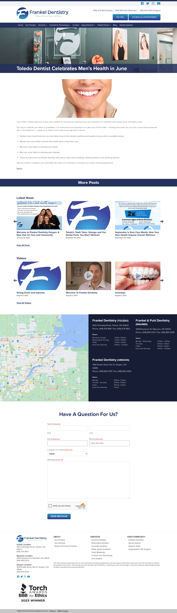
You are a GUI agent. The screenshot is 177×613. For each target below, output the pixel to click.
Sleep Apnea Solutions (101, 549)
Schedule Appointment (144, 17)
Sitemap (52, 611)
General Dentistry (98, 540)
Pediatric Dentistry (136, 540)
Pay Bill (120, 17)
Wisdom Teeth (134, 546)
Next (162, 221)
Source (19, 168)
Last (91, 433)
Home (20, 25)
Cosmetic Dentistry (99, 546)
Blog (115, 25)
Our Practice (31, 25)
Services (41, 25)
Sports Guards (134, 543)
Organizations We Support (139, 549)
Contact (76, 25)
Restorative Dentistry (100, 543)
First (49, 433)
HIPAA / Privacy (63, 611)
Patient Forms (103, 25)
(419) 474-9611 (99, 10)
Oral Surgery (96, 558)
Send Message (59, 516)
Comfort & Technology (58, 25)
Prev (15, 221)
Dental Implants (126, 25)
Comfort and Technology (101, 555)
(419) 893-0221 (121, 10)
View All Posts (23, 245)
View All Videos (24, 303)
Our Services (60, 543)
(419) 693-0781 (146, 10)
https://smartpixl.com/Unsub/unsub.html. (70, 567)
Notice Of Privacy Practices (66, 546)
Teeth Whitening (98, 552)
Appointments (87, 25)
